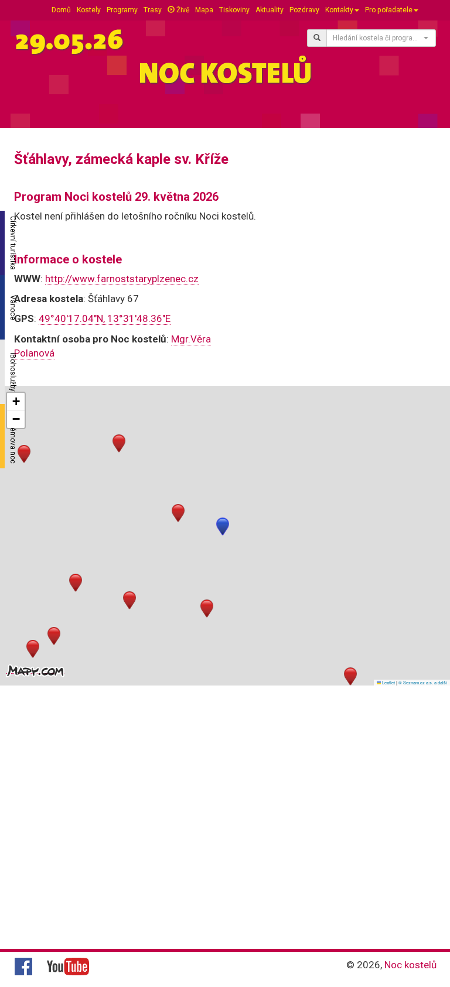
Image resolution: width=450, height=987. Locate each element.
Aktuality (269, 10)
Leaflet (388, 682)
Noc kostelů (410, 965)
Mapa (204, 10)
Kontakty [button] (339, 10)
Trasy (153, 10)
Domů (61, 10)
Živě (182, 10)
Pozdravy (304, 10)
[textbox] (377, 38)
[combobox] (381, 38)
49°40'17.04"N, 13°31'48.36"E (105, 318)
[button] (222, 527)
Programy (122, 10)
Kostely (89, 10)
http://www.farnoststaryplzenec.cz (122, 279)
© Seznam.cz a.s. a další (422, 682)
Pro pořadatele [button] (388, 10)
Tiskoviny (234, 10)
